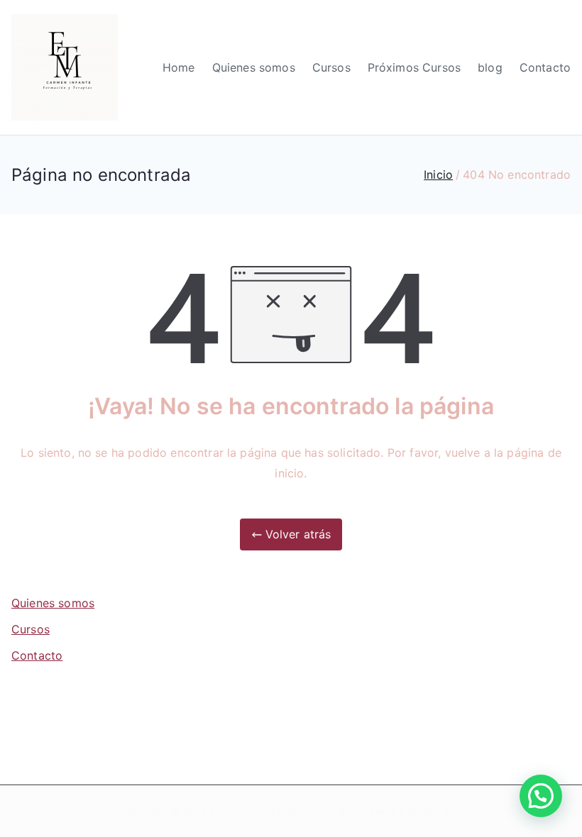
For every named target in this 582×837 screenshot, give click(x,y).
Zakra (382, 811)
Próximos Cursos (414, 67)
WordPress (433, 811)
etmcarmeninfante (253, 811)
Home (179, 67)
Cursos (331, 67)
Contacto (545, 67)
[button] (541, 796)
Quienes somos (253, 67)
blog (490, 67)
